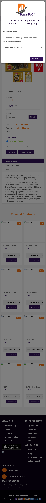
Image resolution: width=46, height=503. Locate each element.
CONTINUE (36, 59)
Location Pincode (10, 32)
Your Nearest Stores (12, 41)
